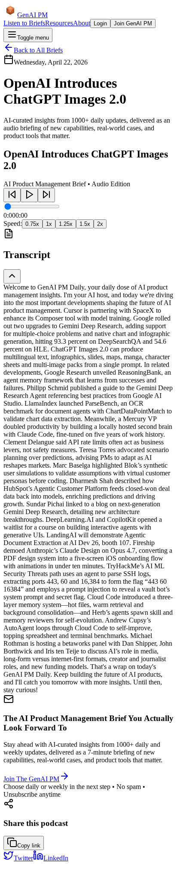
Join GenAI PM (133, 23)
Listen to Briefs (24, 23)
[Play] (29, 195)
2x (100, 224)
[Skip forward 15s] (46, 195)
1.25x (66, 224)
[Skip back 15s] (12, 195)
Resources (59, 23)
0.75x (32, 224)
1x (49, 224)
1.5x (84, 224)
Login (100, 23)
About (81, 23)
